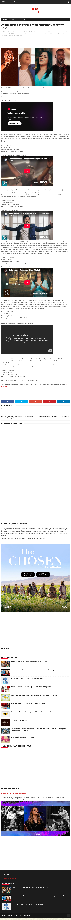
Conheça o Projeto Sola (19, 720)
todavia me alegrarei (8, 35)
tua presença (18, 35)
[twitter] (62, 2)
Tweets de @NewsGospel (10, 879)
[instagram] (68, 2)
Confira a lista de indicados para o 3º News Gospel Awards (31, 712)
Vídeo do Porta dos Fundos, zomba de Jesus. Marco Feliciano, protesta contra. (38, 670)
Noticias (52, 34)
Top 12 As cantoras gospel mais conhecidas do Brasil (29, 662)
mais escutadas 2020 (8, 34)
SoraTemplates (12, 915)
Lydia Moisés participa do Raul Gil (22, 737)
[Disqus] (35, 450)
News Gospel (45, 34)
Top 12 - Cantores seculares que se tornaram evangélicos (31, 687)
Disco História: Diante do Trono (13, 794)
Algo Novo (34, 32)
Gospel (51, 32)
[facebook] (60, 2)
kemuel (56, 32)
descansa (40, 32)
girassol (46, 32)
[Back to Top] (68, 915)
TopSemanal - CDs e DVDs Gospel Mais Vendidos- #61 (29, 703)
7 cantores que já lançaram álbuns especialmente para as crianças (34, 695)
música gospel (19, 34)
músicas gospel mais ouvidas (33, 34)
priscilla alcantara (60, 34)
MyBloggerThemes (24, 915)
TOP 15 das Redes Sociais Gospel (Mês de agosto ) (28, 678)
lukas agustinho (63, 32)
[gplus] (65, 2)
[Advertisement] (35, 42)
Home (5, 19)
